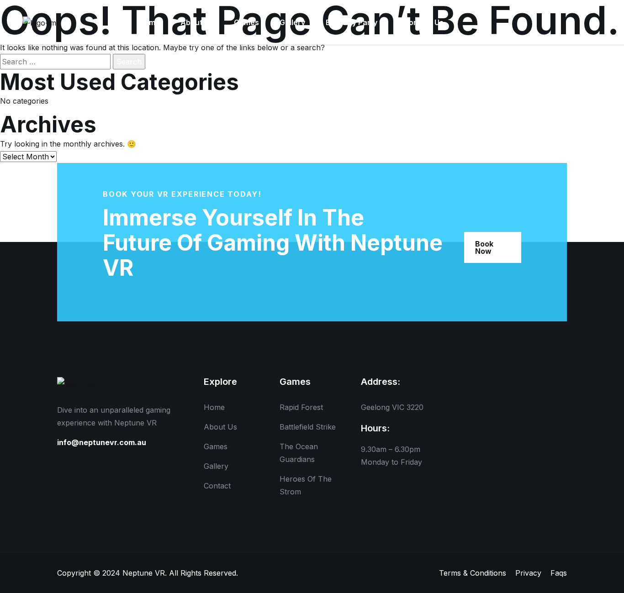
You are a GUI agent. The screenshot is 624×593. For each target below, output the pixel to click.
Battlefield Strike (308, 426)
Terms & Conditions (472, 572)
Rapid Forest (301, 407)
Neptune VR (143, 572)
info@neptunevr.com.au (101, 442)
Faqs (558, 572)
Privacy (528, 572)
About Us (220, 426)
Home (214, 407)
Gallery (216, 466)
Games (215, 446)
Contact (217, 485)
